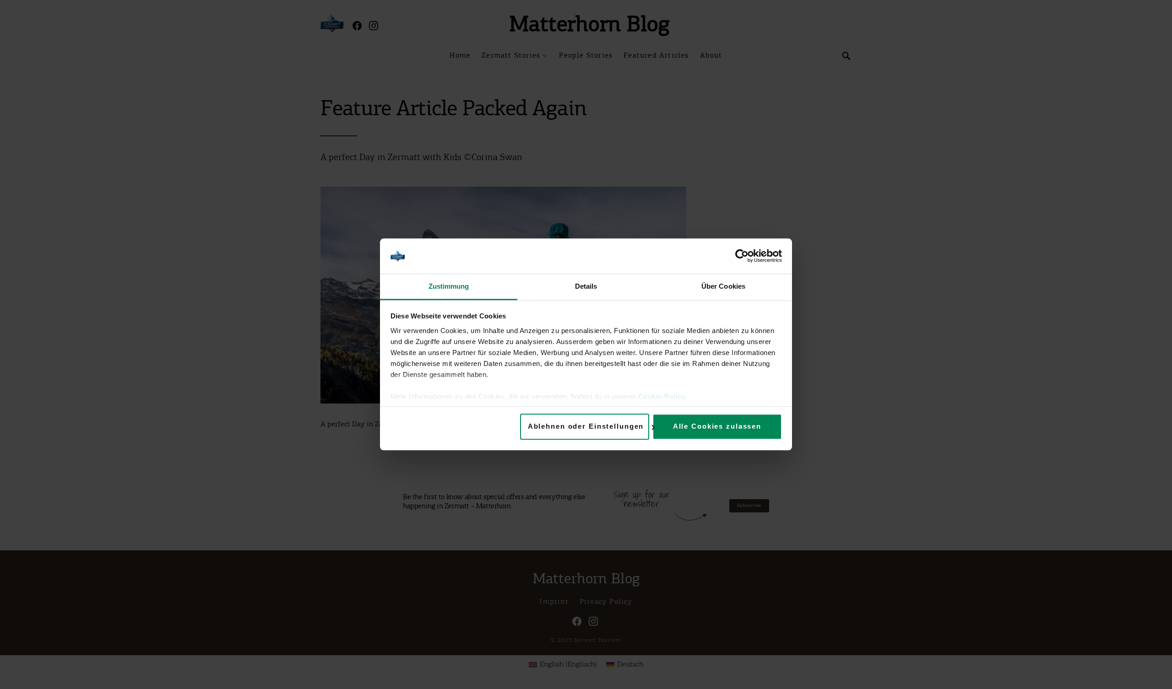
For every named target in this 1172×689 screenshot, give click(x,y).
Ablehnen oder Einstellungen (586, 427)
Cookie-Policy (662, 396)
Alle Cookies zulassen (717, 427)
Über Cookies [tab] (723, 286)
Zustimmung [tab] (449, 286)
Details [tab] (586, 286)
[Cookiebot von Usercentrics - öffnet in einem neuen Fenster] (742, 256)
